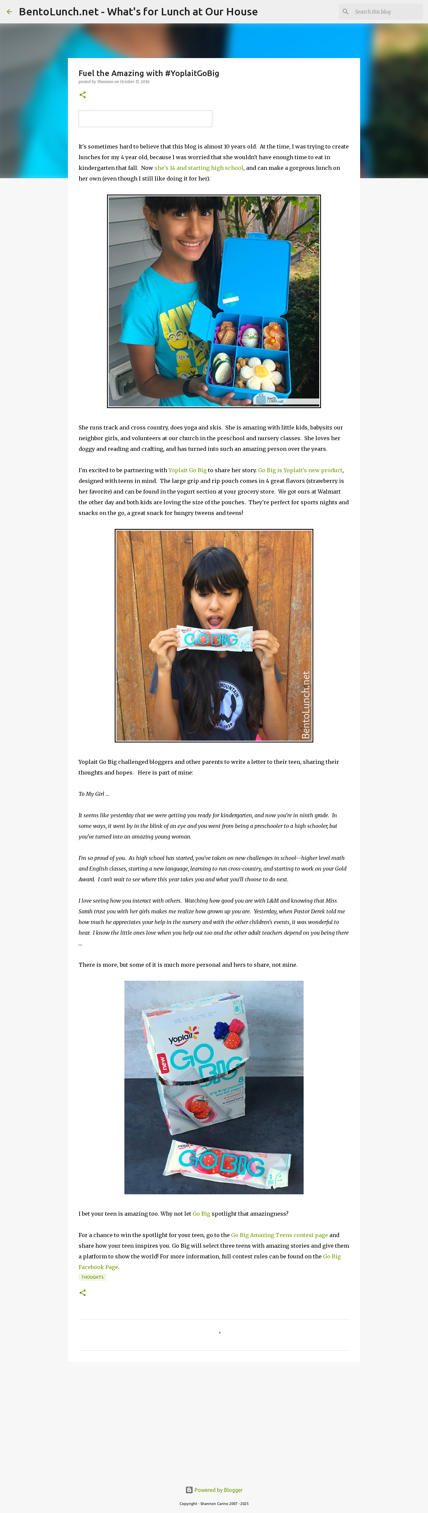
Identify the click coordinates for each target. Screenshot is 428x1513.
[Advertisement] (214, 1418)
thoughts (92, 1277)
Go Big (201, 1213)
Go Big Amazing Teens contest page (279, 1235)
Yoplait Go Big (188, 470)
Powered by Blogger (218, 1490)
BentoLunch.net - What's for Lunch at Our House (138, 11)
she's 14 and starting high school (198, 168)
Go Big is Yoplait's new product (300, 470)
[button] (83, 95)
